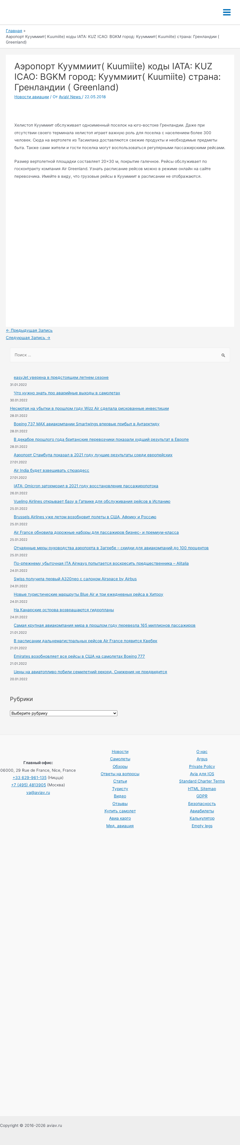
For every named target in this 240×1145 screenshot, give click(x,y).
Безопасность (202, 803)
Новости (120, 751)
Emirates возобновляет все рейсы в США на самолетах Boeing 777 (79, 656)
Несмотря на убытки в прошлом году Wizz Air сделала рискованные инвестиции (89, 408)
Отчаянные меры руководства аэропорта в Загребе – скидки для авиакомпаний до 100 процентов (111, 547)
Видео (120, 796)
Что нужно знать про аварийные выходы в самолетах (67, 393)
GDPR (202, 796)
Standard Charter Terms (202, 781)
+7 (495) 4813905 (28, 785)
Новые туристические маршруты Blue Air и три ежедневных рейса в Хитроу (88, 594)
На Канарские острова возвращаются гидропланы (64, 609)
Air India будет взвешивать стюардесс (51, 470)
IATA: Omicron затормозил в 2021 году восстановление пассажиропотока (86, 485)
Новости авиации (31, 96)
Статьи (120, 781)
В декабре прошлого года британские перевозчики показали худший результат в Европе (101, 439)
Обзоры (120, 766)
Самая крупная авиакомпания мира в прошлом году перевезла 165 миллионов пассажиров (105, 625)
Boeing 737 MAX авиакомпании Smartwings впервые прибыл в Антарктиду (87, 424)
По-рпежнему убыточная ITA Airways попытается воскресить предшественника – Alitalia (101, 563)
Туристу (120, 788)
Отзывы (120, 803)
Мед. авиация (120, 825)
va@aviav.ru (38, 792)
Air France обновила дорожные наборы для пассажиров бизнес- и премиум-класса (96, 532)
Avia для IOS (202, 773)
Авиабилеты (202, 811)
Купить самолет (120, 811)
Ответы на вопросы (120, 773)
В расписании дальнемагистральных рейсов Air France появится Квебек (85, 640)
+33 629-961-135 (30, 777)
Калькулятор (202, 818)
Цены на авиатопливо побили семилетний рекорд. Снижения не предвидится (90, 671)
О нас (202, 751)
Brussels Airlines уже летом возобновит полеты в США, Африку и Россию (85, 516)
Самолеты (120, 759)
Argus (202, 759)
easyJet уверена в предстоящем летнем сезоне (61, 377)
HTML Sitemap (202, 788)
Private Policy (202, 766)
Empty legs (202, 825)
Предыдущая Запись (29, 330)
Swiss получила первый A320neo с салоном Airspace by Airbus (75, 578)
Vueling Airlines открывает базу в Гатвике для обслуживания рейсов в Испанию (92, 501)
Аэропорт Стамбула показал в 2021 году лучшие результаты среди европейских (93, 455)
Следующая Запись (28, 337)
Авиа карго (120, 818)
